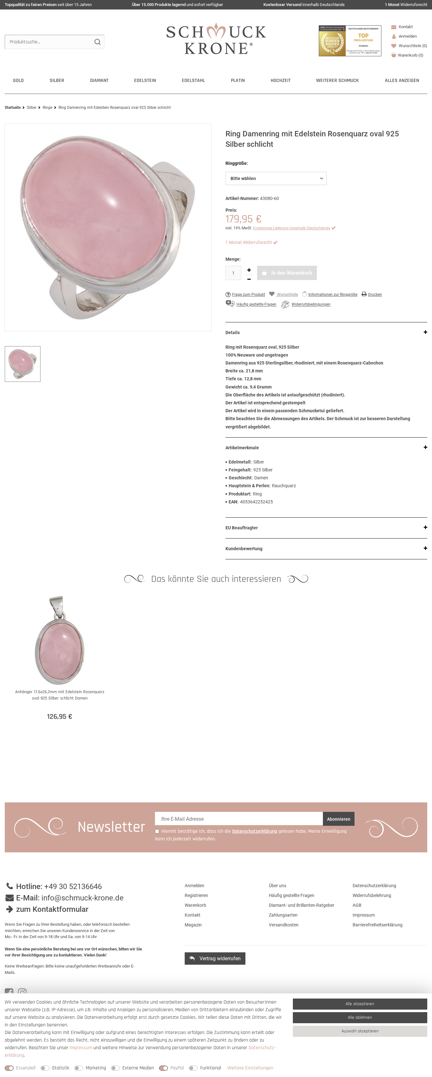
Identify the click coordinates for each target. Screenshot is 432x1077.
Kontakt (405, 26)
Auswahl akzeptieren (360, 1031)
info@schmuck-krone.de (82, 897)
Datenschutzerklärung (374, 885)
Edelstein (145, 80)
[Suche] (97, 42)
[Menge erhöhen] (248, 270)
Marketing (96, 1068)
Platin (238, 80)
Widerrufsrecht (406, 4)
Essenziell (25, 1068)
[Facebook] (9, 992)
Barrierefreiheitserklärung (378, 924)
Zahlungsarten (283, 915)
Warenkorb (410, 55)
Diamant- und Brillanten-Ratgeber (301, 905)
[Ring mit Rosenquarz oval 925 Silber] (108, 227)
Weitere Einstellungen (250, 1068)
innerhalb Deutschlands (304, 4)
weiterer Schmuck (337, 80)
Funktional (210, 1068)
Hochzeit (281, 80)
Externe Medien (138, 1068)
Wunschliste (412, 45)
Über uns (277, 885)
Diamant (99, 80)
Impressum (364, 915)
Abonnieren (338, 819)
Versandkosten (284, 924)
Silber (57, 80)
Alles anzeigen (402, 80)
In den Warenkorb (291, 273)
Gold (18, 80)
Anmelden (194, 885)
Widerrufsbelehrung (372, 895)
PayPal (177, 1068)
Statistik (60, 1068)
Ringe (47, 107)
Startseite (13, 107)
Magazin (193, 924)
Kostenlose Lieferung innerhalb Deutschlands (291, 228)
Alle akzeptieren (360, 1004)
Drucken (375, 294)
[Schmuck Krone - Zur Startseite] (216, 37)
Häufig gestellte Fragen (291, 895)
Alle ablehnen (360, 1017)
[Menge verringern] (248, 279)
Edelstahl (193, 80)
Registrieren (196, 895)
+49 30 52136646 (73, 886)
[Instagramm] (22, 992)
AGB (357, 905)
